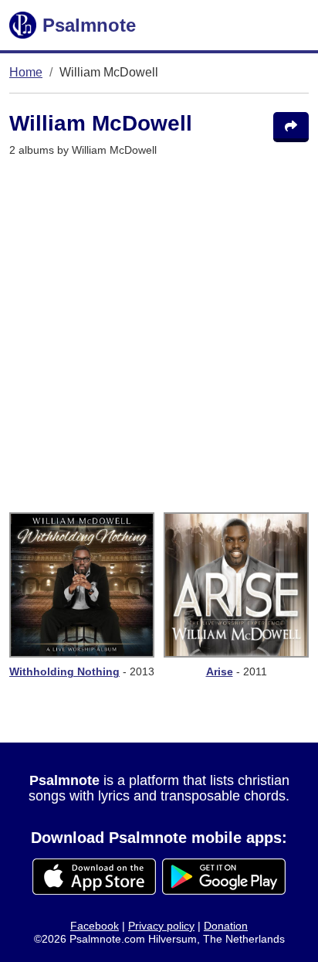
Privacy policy (161, 926)
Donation (226, 926)
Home (25, 72)
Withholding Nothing (64, 671)
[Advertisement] (159, 334)
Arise (219, 671)
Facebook (94, 926)
